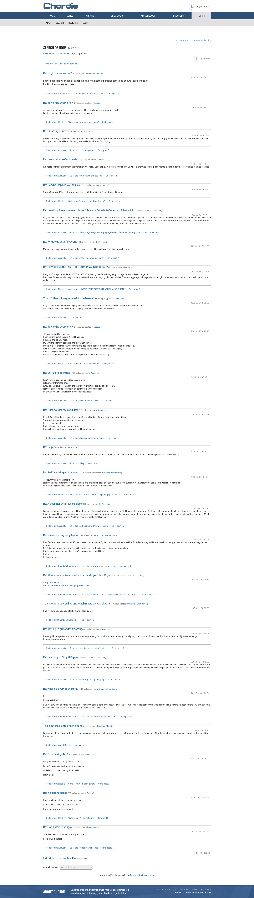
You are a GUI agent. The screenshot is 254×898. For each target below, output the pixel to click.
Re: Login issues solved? (57, 73)
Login (85, 23)
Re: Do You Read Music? (57, 372)
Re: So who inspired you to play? (62, 184)
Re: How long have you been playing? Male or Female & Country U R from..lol (88, 210)
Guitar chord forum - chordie (56, 53)
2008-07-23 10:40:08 (200, 633)
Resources (178, 16)
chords (207, 893)
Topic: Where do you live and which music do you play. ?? (76, 603)
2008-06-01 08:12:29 (200, 662)
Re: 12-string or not (54, 131)
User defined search (68, 64)
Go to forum (59, 94)
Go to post (113, 94)
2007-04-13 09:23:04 (200, 693)
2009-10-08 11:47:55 (200, 135)
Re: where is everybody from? (61, 535)
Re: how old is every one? (58, 102)
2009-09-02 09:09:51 (199, 214)
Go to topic (90, 94)
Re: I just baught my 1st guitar (60, 409)
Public (117, 16)
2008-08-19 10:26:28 (200, 331)
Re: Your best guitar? (55, 754)
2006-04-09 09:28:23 (199, 758)
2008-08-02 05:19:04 (200, 451)
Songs (70, 16)
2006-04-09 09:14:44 (200, 831)
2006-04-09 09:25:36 (199, 797)
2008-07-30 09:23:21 (200, 477)
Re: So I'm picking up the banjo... (62, 472)
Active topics (182, 40)
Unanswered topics (202, 40)
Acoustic (89, 131)
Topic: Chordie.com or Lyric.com (62, 725)
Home (52, 16)
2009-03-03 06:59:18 (199, 271)
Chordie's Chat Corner (108, 535)
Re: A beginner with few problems (63, 503)
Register (73, 23)
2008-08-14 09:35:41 (200, 377)
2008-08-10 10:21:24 (200, 414)
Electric (96, 103)
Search (60, 23)
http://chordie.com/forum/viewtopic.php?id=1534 (66, 585)
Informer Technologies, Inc (142, 875)
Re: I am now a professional (59, 159)
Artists (90, 16)
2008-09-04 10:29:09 (200, 303)
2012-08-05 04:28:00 (200, 77)
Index (48, 23)
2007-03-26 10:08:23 (200, 730)
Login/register (203, 6)
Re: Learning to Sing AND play (60, 657)
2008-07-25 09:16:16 (200, 539)
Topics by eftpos (51, 64)
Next (207, 58)
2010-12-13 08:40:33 (200, 107)
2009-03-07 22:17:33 (200, 246)
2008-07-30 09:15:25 (200, 508)
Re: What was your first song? (60, 241)
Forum (201, 16)
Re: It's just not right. (55, 792)
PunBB (113, 875)
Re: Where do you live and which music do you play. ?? (74, 575)
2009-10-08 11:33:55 (200, 164)
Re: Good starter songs (57, 827)
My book (148, 16)
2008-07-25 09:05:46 (199, 579)
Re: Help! (48, 447)
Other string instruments (110, 472)
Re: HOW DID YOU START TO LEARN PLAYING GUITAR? (75, 267)
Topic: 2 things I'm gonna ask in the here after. (70, 298)
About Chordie (96, 73)
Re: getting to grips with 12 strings (63, 628)
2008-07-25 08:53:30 (199, 608)
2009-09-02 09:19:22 (199, 189)
